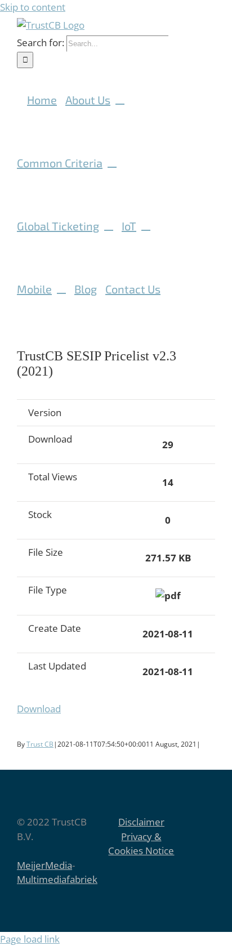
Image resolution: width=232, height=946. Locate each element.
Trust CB (39, 744)
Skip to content (32, 7)
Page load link (30, 938)
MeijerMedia (44, 865)
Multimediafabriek (57, 879)
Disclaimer (141, 821)
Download (39, 708)
